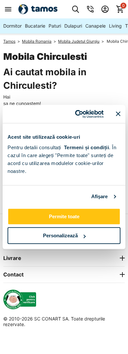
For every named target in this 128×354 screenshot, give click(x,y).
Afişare (99, 196)
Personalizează (60, 235)
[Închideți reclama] (118, 114)
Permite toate (64, 216)
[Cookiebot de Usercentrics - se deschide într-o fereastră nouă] (78, 114)
